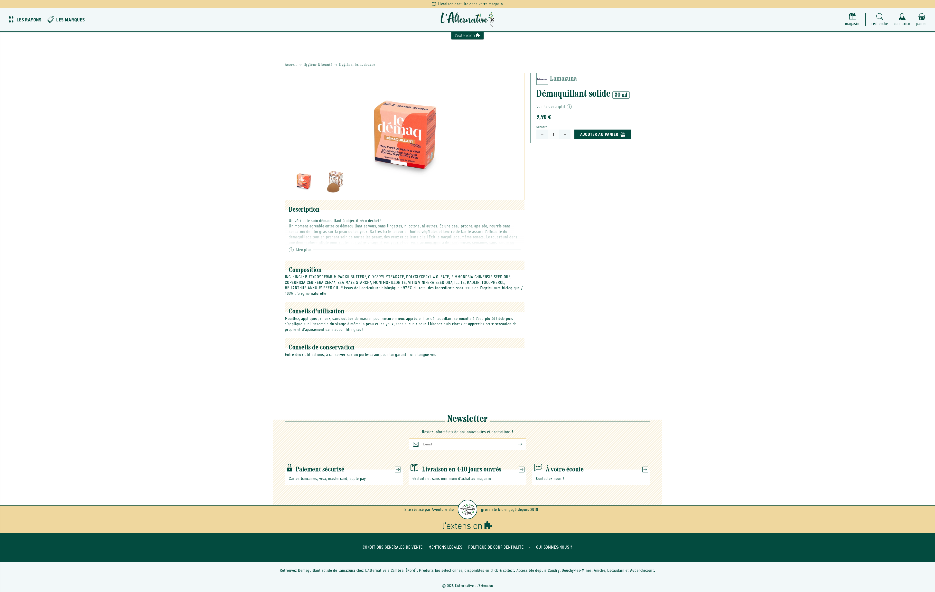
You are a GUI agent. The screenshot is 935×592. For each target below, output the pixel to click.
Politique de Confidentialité (496, 547)
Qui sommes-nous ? (554, 547)
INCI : (289, 277)
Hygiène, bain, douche (357, 65)
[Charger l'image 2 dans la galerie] (335, 181)
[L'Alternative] (467, 20)
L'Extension (485, 585)
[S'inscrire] (516, 444)
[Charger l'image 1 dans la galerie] (303, 181)
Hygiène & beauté (318, 65)
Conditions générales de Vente (393, 547)
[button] (879, 20)
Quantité (541, 127)
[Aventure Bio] (467, 509)
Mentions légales (445, 547)
